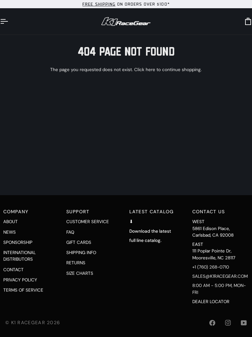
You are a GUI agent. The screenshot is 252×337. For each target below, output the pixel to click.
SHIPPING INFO (81, 252)
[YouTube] (244, 323)
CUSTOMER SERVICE (87, 221)
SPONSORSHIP (17, 242)
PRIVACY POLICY (20, 280)
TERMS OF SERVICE (23, 290)
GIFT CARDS (78, 242)
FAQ (70, 232)
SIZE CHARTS (79, 273)
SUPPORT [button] (78, 212)
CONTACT (13, 269)
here (150, 69)
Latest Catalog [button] (151, 212)
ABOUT (10, 221)
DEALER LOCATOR (210, 301)
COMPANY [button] (16, 212)
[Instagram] (228, 323)
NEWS (9, 232)
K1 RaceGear (28, 322)
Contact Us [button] (208, 212)
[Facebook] (212, 323)
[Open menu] (10, 21)
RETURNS (75, 263)
